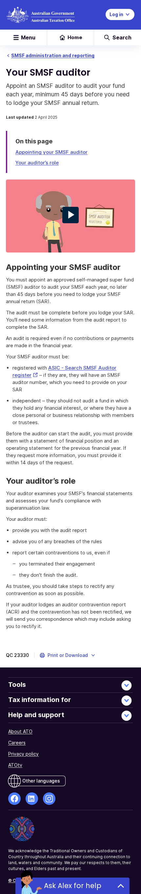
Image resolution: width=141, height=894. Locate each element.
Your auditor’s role (37, 162)
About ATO (20, 731)
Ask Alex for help (72, 885)
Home (75, 37)
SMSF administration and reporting (52, 55)
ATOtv (15, 765)
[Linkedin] (32, 798)
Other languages (41, 781)
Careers (17, 742)
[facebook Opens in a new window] (14, 798)
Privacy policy (23, 754)
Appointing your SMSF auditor (51, 152)
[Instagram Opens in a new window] (49, 798)
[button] (67, 655)
